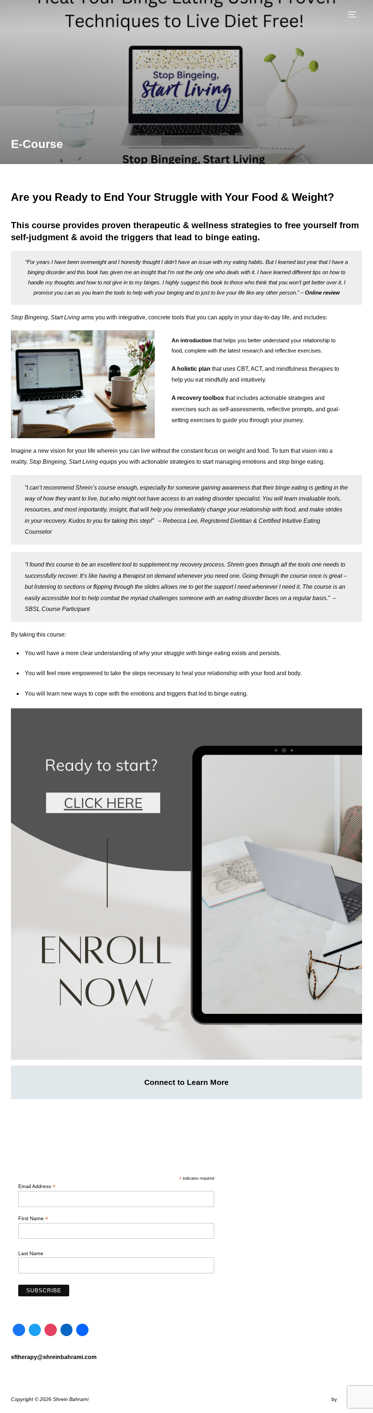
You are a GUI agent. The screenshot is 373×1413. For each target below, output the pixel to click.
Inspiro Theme (313, 1399)
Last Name (30, 1253)
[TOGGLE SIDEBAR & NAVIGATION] (355, 15)
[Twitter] (35, 1330)
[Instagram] (51, 1330)
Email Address (36, 1186)
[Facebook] (19, 1330)
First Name (33, 1218)
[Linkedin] (67, 1330)
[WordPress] (82, 1330)
